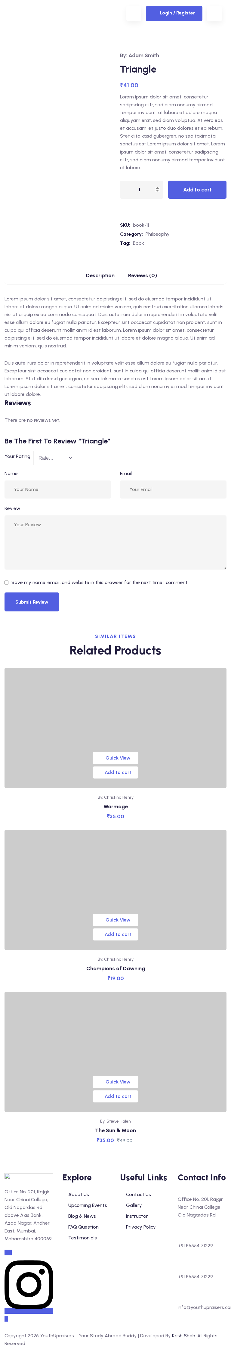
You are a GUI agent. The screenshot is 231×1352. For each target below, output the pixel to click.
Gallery (134, 1205)
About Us (78, 1194)
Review (12, 508)
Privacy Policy (141, 1227)
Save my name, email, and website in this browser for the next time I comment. (100, 582)
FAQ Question (83, 1227)
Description (100, 275)
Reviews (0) (142, 275)
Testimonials (82, 1238)
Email (126, 473)
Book (138, 243)
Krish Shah (183, 1335)
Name (11, 473)
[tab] (100, 277)
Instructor (137, 1216)
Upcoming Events (87, 1205)
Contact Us (138, 1194)
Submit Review (31, 602)
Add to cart (197, 189)
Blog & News (82, 1216)
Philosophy (158, 234)
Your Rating (17, 456)
